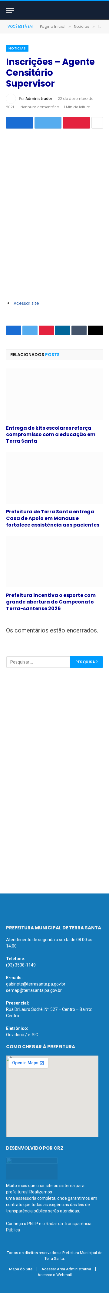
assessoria (26, 1198)
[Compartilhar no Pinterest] (76, 123)
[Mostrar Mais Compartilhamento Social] (97, 123)
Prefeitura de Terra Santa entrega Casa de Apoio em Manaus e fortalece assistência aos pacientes (52, 518)
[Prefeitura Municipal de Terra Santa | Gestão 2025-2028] (54, 11)
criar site (44, 1185)
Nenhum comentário (40, 107)
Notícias (17, 48)
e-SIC (33, 1034)
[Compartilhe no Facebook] (19, 123)
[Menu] (10, 11)
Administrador (38, 98)
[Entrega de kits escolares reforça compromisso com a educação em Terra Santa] (54, 394)
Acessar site (26, 303)
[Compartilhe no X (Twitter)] (48, 123)
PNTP (32, 1223)
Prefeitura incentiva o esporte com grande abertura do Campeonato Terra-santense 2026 (51, 602)
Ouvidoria (15, 1034)
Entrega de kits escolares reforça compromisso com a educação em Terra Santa (50, 435)
